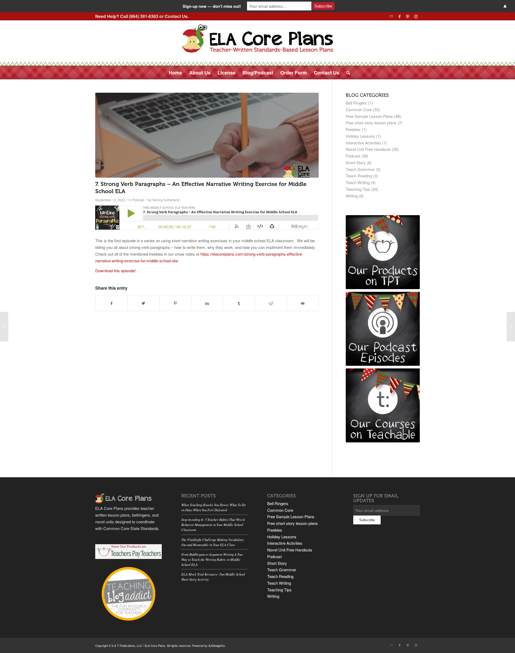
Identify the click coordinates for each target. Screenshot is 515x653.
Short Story (356, 162)
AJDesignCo (216, 645)
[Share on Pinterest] (175, 303)
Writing (352, 196)
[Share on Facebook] (111, 303)
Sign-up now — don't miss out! (212, 6)
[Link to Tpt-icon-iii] (391, 16)
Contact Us (176, 16)
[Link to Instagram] (416, 16)
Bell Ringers (356, 103)
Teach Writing (358, 182)
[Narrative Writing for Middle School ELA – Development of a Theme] (511, 326)
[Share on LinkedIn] (207, 303)
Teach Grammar (360, 169)
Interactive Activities (363, 142)
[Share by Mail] (303, 303)
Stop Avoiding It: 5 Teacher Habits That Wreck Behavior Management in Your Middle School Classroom (213, 524)
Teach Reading (359, 175)
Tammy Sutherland (165, 199)
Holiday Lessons (360, 136)
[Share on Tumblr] (239, 303)
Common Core (359, 109)
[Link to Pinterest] (407, 16)
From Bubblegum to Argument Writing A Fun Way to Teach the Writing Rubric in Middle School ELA (211, 559)
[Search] (346, 72)
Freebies (353, 129)
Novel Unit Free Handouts (368, 149)
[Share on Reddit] (271, 303)
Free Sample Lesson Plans (369, 116)
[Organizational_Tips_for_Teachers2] (207, 135)
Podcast (138, 199)
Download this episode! (115, 270)
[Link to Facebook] (399, 16)
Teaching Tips (358, 189)
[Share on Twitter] (143, 303)
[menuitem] (175, 72)
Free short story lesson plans (371, 122)
